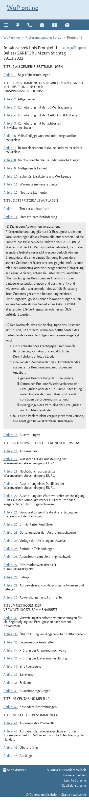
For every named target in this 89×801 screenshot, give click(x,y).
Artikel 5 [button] (9, 123)
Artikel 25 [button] (10, 548)
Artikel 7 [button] (9, 147)
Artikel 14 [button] (10, 216)
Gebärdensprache (74, 785)
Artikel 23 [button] (10, 532)
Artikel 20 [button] (10, 495)
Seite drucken (16, 769)
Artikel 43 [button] (10, 747)
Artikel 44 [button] (10, 755)
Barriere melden (74, 774)
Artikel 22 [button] (10, 524)
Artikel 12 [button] (10, 192)
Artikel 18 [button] (10, 471)
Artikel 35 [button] (10, 657)
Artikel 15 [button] (10, 434)
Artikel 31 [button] (10, 617)
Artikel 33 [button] (10, 641)
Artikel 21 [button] (10, 512)
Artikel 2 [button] (9, 98)
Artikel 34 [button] (10, 650)
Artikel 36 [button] (10, 666)
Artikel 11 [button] (10, 184)
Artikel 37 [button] (10, 674)
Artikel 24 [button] (10, 540)
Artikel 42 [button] (10, 730)
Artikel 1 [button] (9, 74)
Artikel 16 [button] (10, 450)
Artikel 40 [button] (10, 706)
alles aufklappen (74, 47)
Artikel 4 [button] (9, 114)
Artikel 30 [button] (10, 597)
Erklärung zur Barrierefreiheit (65, 769)
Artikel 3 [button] (9, 107)
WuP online (22, 7)
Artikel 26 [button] (10, 556)
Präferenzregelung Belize (43, 37)
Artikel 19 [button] (10, 483)
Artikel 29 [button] (10, 585)
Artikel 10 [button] (10, 176)
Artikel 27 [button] (10, 564)
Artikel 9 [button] (9, 167)
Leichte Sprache (75, 780)
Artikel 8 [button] (9, 159)
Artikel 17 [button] (10, 458)
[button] (6, 24)
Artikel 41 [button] (10, 722)
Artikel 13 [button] (10, 208)
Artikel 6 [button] (9, 135)
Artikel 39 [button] (10, 690)
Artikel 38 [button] (10, 682)
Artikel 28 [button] (10, 576)
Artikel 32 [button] (10, 633)
